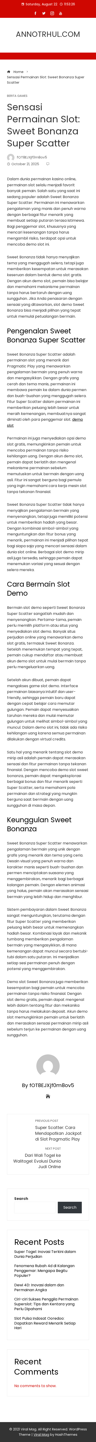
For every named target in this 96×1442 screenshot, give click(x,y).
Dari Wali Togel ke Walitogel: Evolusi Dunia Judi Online (37, 1158)
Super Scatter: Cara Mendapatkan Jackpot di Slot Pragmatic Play (58, 1130)
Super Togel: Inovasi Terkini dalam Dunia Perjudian (45, 1254)
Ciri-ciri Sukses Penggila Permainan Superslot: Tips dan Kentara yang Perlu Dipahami (46, 1304)
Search (21, 1198)
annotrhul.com (48, 34)
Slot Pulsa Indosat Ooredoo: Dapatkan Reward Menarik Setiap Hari (45, 1323)
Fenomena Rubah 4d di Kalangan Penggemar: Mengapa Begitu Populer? (44, 1270)
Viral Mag (41, 1434)
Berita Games (17, 96)
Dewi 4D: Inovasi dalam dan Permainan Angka (39, 1287)
